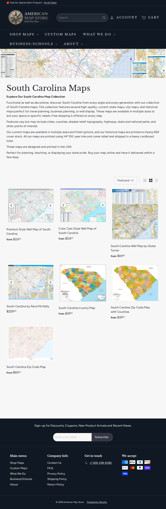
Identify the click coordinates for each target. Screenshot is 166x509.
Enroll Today (50, 2)
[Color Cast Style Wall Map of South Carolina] (83, 215)
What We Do (98, 34)
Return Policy (55, 484)
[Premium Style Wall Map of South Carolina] (30, 216)
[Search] (104, 17)
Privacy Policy (56, 473)
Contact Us (54, 462)
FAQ (50, 468)
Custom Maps (61, 34)
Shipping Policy (57, 479)
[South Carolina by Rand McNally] (30, 290)
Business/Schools (32, 44)
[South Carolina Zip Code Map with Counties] (135, 293)
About (72, 44)
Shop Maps (23, 34)
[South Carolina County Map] (83, 291)
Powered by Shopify (97, 502)
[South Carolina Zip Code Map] (30, 351)
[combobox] (82, 17)
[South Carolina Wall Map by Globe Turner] (135, 224)
